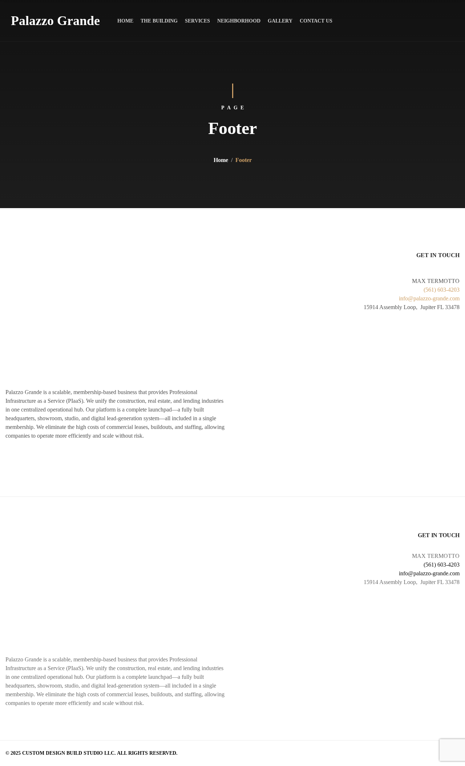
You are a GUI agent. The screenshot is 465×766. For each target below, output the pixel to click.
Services (197, 21)
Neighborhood (238, 21)
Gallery (280, 21)
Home (125, 21)
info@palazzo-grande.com (429, 298)
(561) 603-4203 (442, 290)
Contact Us (316, 21)
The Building (159, 21)
